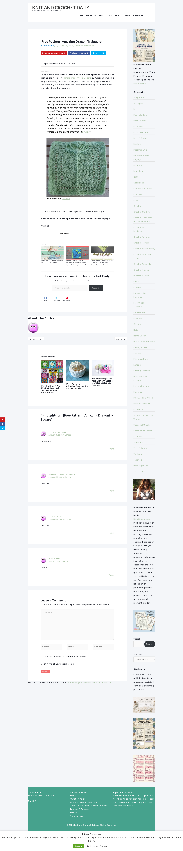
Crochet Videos (141, 270)
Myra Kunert (54, 559)
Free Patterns (140, 312)
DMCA (73, 795)
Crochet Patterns (141, 242)
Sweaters (138, 442)
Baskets (137, 144)
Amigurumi (138, 97)
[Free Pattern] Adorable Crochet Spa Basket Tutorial (77, 386)
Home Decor (139, 335)
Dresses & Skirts (141, 275)
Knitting (137, 365)
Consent (78, 846)
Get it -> (140, 83)
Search (136, 639)
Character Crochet (142, 188)
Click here (117, 805)
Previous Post (36, 339)
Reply (111, 448)
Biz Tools (114, 16)
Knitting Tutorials (141, 370)
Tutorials (137, 460)
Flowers (137, 287)
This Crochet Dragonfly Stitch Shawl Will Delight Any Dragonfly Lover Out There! (102, 263)
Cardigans (138, 182)
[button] (148, 16)
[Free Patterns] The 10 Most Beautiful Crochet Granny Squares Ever (50, 389)
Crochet (137, 206)
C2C (135, 177)
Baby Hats (138, 126)
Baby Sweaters (140, 132)
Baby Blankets (140, 115)
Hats (135, 330)
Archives (137, 654)
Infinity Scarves (141, 347)
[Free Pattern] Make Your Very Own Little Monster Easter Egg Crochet (102, 381)
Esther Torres (55, 517)
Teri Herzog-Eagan (58, 432)
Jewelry (137, 353)
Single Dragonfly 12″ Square (77, 78)
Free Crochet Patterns (92, 16)
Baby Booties (139, 120)
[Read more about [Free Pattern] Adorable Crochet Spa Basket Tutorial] (77, 370)
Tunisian (137, 454)
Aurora (66, 198)
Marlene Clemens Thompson (62, 474)
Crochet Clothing (141, 212)
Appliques (138, 103)
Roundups (138, 409)
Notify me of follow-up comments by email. (64, 656)
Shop (127, 16)
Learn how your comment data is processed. (89, 682)
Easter (136, 281)
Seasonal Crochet (142, 425)
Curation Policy (77, 799)
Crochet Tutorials (142, 264)
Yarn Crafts (139, 471)
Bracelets (138, 171)
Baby (135, 109)
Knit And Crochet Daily (60, 7)
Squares (137, 436)
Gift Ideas (138, 324)
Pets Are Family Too (143, 397)
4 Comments (47, 45)
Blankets (137, 165)
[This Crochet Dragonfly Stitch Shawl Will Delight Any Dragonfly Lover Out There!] (102, 253)
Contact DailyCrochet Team (84, 802)
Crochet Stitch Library (144, 248)
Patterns (137, 392)
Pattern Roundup (141, 386)
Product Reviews (141, 403)
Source (85, 131)
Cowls (136, 200)
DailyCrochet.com (142, 519)
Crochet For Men (141, 237)
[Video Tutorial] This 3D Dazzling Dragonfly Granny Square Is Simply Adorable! (76, 263)
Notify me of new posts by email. (59, 664)
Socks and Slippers (142, 430)
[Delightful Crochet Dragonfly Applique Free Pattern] (52, 253)
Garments (138, 318)
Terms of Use (77, 816)
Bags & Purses (140, 138)
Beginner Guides (141, 150)
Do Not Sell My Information (97, 846)
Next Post (120, 339)
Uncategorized (140, 465)
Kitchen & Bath (140, 359)
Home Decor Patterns (144, 341)
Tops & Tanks (140, 448)
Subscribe (138, 16)
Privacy (74, 812)
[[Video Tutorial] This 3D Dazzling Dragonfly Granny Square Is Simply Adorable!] (77, 253)
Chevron (137, 194)
